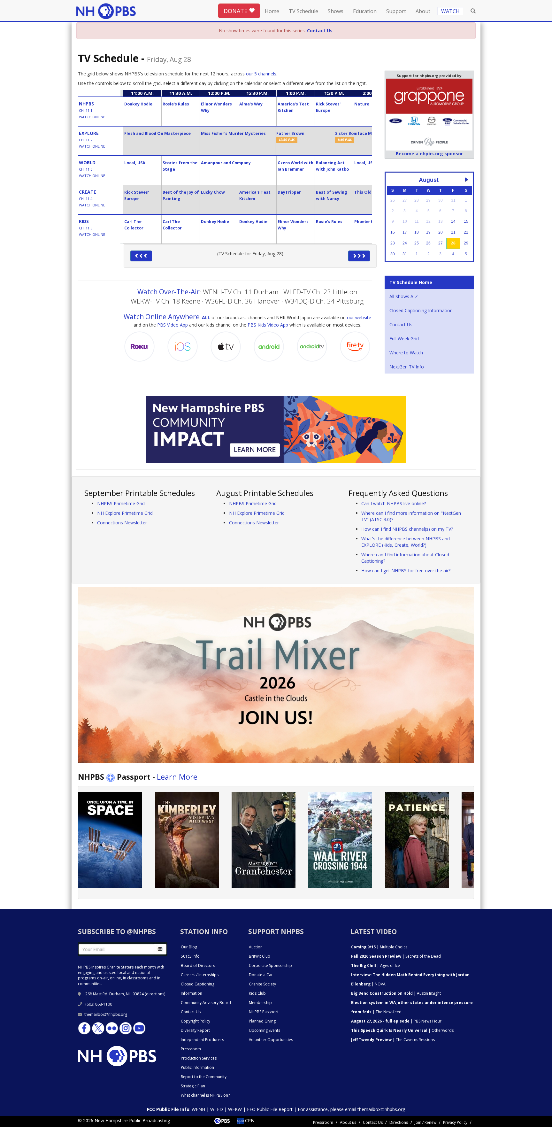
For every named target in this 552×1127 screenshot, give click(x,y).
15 (466, 221)
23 (392, 243)
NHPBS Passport (264, 1012)
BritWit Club (259, 956)
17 (404, 232)
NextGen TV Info (406, 367)
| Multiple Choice (379, 947)
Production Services (199, 1058)
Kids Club (257, 993)
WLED (216, 1109)
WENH (198, 1109)
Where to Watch (406, 353)
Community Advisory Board (206, 1002)
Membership (260, 1002)
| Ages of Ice (375, 965)
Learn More (177, 776)
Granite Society (262, 984)
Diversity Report (195, 1030)
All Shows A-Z (403, 296)
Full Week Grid (404, 339)
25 (416, 243)
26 (428, 243)
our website (359, 317)
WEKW (235, 1109)
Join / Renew (425, 1122)
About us (348, 1122)
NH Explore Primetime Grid (125, 513)
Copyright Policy (195, 1021)
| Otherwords (402, 1030)
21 (453, 232)
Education (365, 11)
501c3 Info (190, 956)
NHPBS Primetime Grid (121, 503)
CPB (249, 1120)
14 (453, 221)
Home (272, 11)
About (423, 11)
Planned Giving (262, 1021)
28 (453, 243)
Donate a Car (261, 974)
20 (440, 232)
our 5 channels (261, 74)
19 (428, 232)
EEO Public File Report (270, 1109)
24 (404, 243)
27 (440, 243)
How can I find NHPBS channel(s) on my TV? (407, 529)
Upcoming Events (264, 1030)
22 (466, 232)
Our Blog (189, 947)
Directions (398, 1122)
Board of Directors (198, 965)
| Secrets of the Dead (396, 956)
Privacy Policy (455, 1122)
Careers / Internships (199, 974)
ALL (206, 317)
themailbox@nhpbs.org (105, 1014)
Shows (335, 11)
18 (416, 232)
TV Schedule (303, 11)
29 (466, 243)
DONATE (236, 11)
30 (392, 254)
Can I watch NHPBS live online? (393, 503)
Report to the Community (203, 1076)
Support (396, 11)
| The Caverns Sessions (393, 1039)
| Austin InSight (396, 993)
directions (155, 994)
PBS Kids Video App (268, 325)
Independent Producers (202, 1039)
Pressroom (191, 1049)
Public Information (197, 1067)
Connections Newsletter (122, 523)
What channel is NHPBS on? (205, 1095)
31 (404, 254)
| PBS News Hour (396, 1021)
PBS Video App (172, 325)
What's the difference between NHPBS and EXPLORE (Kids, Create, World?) (405, 542)
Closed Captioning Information (421, 310)
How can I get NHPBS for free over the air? (405, 570)
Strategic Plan (193, 1086)
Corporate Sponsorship (270, 965)
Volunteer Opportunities (271, 1039)
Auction (256, 947)
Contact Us (400, 324)
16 (392, 232)
